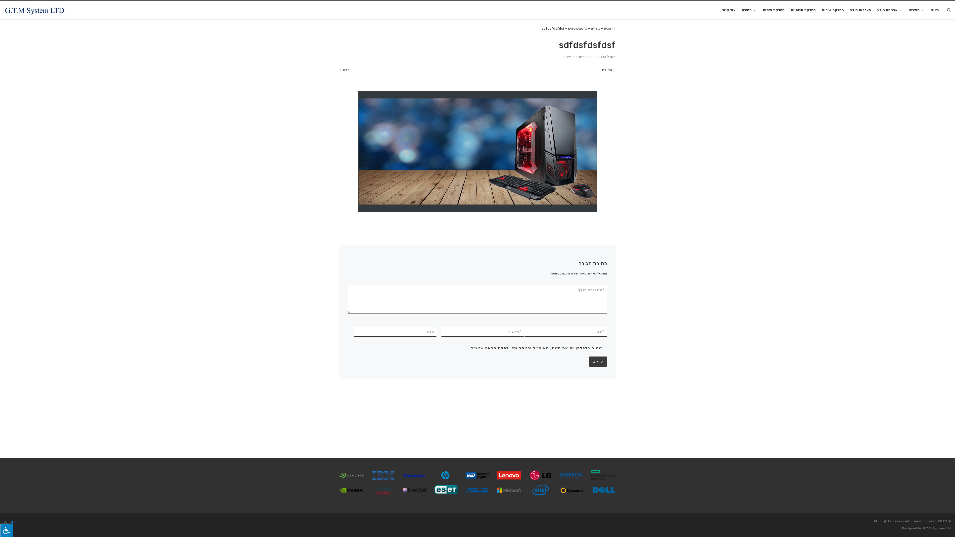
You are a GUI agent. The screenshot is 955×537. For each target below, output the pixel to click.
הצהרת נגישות (925, 521)
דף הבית (610, 28)
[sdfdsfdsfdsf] (477, 151)
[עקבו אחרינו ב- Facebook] (12, 523)
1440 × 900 (598, 57)
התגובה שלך (591, 290)
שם (600, 331)
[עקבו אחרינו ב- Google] (5, 523)
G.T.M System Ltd (937, 528)
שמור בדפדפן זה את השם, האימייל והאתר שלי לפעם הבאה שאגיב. (536, 348)
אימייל (514, 331)
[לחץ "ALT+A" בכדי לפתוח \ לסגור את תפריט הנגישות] (6, 530)
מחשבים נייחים (577, 28)
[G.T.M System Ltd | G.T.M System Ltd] (35, 10)
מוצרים (595, 28)
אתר (430, 331)
